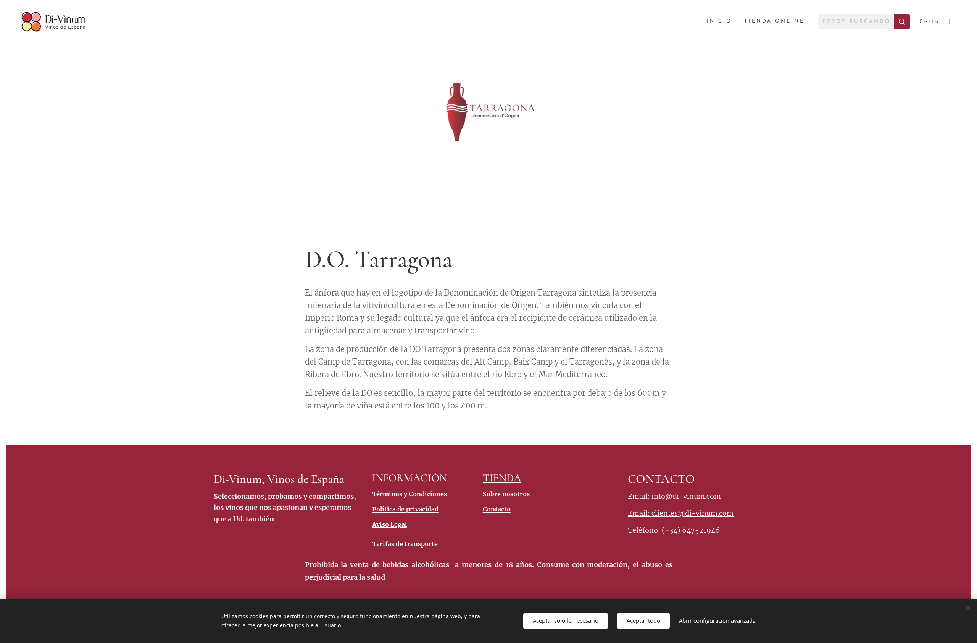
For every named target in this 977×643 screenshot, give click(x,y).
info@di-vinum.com (686, 496)
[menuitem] (721, 21)
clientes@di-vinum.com (692, 513)
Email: (639, 513)
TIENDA (502, 477)
